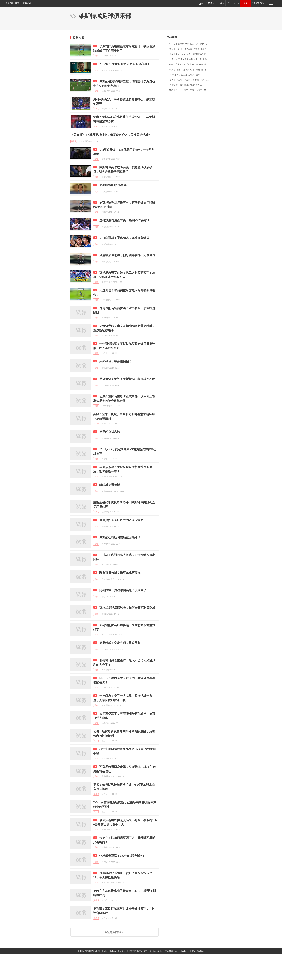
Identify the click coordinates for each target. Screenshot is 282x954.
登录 (245, 3)
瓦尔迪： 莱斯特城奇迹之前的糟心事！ (124, 64)
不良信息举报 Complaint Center (173, 951)
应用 (17, 3)
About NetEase (110, 951)
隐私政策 (156, 951)
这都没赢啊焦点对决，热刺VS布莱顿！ (124, 220)
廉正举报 (191, 951)
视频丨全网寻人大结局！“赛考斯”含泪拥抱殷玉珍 (190, 54)
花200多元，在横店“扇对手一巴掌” (185, 75)
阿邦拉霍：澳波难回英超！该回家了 (122, 590)
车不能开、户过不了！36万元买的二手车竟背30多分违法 (190, 90)
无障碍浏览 (27, 3)
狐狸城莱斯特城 (109, 484)
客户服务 (147, 951)
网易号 (96, 109)
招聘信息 (138, 951)
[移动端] (201, 3)
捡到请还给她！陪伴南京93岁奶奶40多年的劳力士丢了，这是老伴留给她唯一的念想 (190, 49)
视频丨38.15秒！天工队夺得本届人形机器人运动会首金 (190, 80)
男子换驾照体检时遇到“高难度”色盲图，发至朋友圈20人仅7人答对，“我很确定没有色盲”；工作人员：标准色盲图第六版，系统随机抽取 (190, 85)
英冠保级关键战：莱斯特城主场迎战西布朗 (127, 378)
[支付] (229, 3)
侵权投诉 (200, 951)
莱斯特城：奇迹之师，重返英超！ (121, 642)
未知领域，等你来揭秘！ (115, 361)
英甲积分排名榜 (109, 431)
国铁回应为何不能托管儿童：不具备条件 (187, 64)
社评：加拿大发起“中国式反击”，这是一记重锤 (190, 44)
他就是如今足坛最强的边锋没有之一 (122, 520)
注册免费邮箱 (257, 3)
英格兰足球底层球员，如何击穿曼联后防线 (127, 607)
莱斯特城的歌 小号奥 (113, 185)
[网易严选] (220, 3)
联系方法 (130, 951)
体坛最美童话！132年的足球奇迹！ (122, 855)
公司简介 (121, 951)
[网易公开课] (210, 3)
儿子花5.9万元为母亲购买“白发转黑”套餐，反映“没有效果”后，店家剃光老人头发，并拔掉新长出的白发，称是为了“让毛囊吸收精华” (190, 59)
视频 (96, 56)
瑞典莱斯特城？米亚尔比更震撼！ (121, 572)
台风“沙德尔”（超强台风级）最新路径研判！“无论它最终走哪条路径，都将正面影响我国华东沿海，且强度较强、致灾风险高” (190, 70)
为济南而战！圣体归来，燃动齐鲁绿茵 (124, 237)
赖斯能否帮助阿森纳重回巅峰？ (120, 537)
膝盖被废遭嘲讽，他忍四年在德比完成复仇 (127, 255)
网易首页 (9, 3)
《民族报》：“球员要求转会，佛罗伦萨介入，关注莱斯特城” (110, 134)
